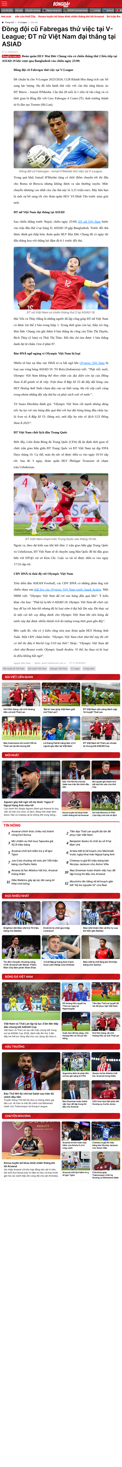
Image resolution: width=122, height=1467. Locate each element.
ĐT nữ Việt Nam (89, 221)
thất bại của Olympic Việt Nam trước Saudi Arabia (67, 589)
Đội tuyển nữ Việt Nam (13, 668)
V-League (75, 668)
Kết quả (19, 10)
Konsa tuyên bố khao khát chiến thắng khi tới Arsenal (43, 16)
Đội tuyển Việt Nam (37, 668)
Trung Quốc (88, 668)
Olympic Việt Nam (92, 363)
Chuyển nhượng (33, 10)
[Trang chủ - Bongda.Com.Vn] (61, 3)
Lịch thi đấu (7, 10)
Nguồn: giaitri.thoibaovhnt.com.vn (50, 663)
